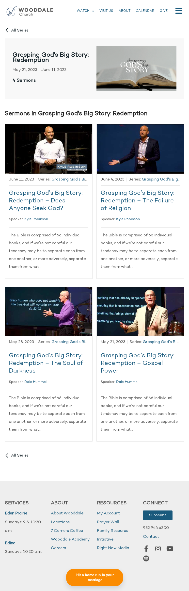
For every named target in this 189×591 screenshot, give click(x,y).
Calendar (145, 11)
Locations (60, 522)
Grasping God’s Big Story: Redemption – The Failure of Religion (137, 201)
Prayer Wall (108, 522)
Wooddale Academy (70, 540)
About (124, 11)
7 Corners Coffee (67, 531)
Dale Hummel (35, 382)
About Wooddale (67, 513)
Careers (58, 548)
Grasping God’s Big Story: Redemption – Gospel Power (137, 363)
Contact (151, 537)
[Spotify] (146, 558)
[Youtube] (170, 549)
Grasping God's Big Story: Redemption (51, 58)
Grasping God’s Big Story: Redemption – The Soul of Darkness (46, 363)
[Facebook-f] (146, 549)
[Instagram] (158, 549)
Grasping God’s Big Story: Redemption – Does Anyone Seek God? (45, 201)
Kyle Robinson (36, 219)
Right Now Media (113, 548)
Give (164, 11)
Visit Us (106, 11)
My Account (108, 513)
